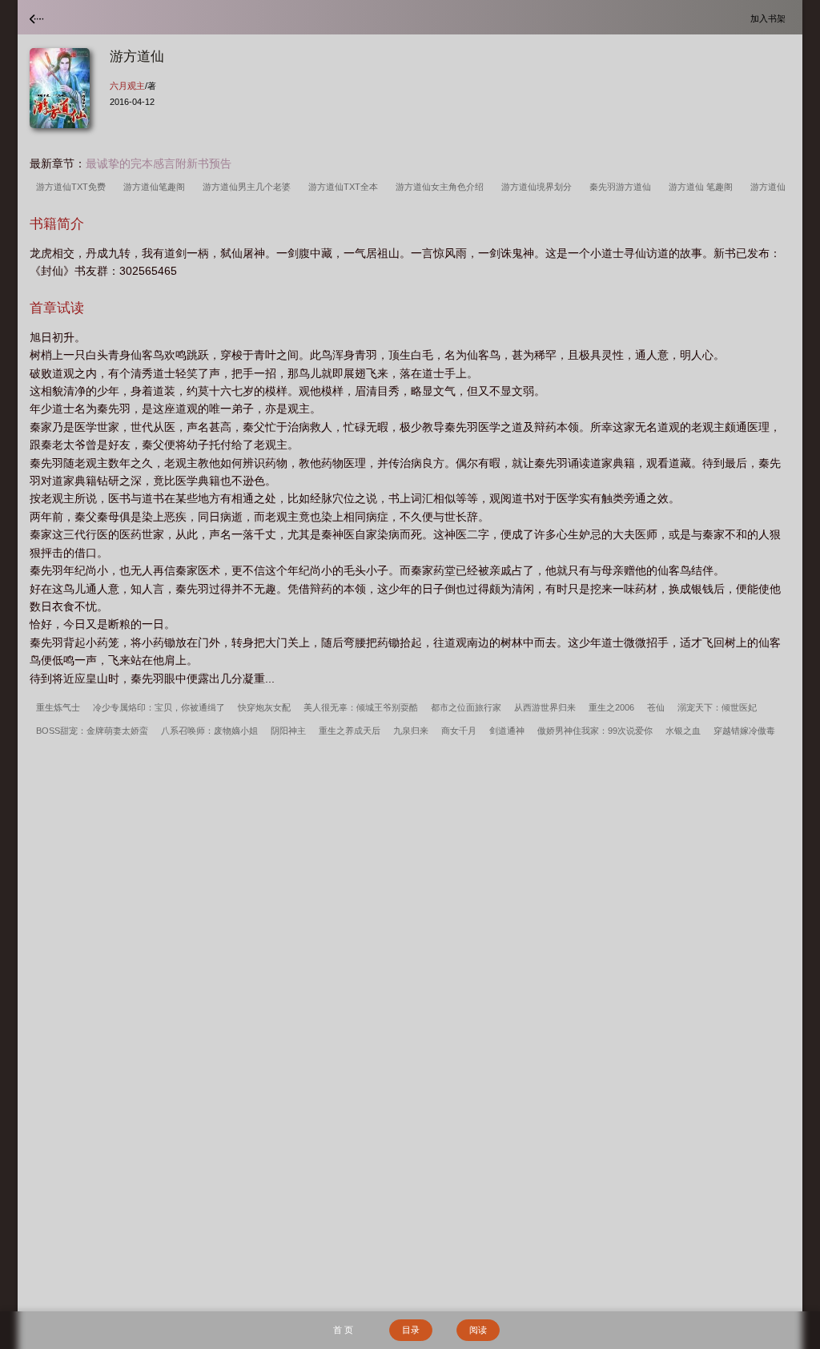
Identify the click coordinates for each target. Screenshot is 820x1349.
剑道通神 (507, 730)
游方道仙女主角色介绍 (442, 186)
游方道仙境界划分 (539, 186)
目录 (411, 1330)
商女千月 (458, 730)
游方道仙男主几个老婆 (249, 186)
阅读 (478, 1330)
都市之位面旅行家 (466, 707)
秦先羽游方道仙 (622, 186)
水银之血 (683, 730)
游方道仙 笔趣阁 (703, 186)
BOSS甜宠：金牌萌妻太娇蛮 (92, 730)
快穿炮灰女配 (264, 707)
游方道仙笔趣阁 (156, 186)
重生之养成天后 (349, 730)
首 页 (343, 1330)
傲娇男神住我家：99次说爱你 (595, 730)
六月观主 (127, 86)
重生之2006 (611, 707)
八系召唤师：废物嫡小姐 (209, 730)
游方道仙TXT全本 (345, 186)
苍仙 (656, 707)
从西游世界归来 (545, 707)
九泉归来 (410, 730)
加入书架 (770, 18)
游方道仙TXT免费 (73, 186)
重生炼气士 (58, 707)
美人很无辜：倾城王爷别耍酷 (360, 707)
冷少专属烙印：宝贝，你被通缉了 (159, 707)
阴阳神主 (288, 730)
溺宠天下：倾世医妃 (717, 707)
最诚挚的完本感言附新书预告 (158, 163)
